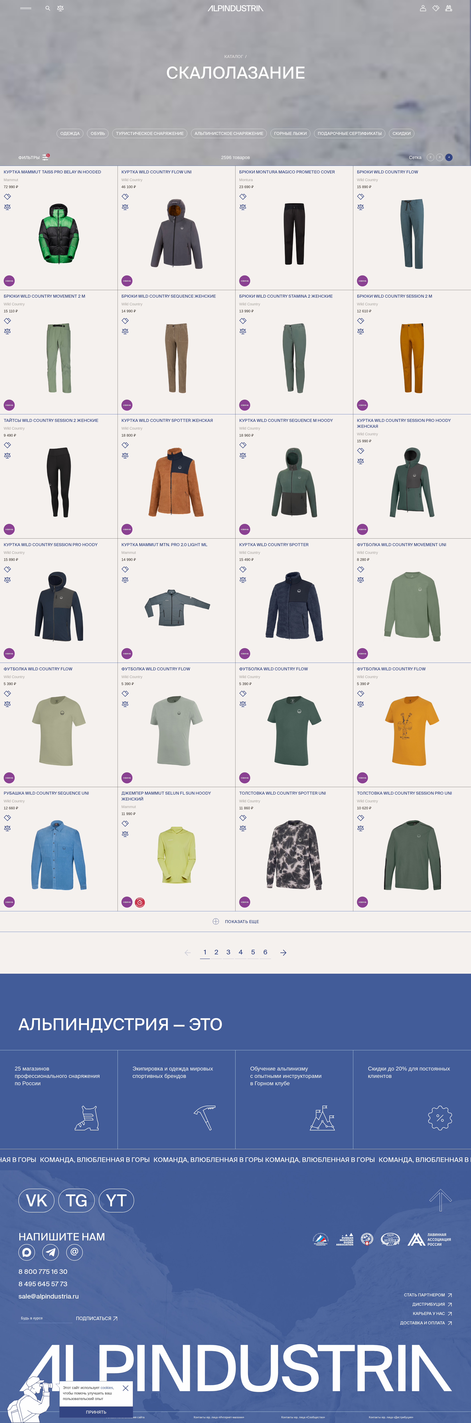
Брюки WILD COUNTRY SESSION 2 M (394, 297)
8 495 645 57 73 (42, 1284)
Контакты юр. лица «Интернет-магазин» (219, 1417)
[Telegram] (50, 1252)
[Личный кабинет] (423, 8)
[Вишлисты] (436, 8)
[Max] (26, 1252)
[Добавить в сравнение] (7, 207)
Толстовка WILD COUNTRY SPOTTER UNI (282, 793)
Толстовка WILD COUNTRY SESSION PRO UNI (404, 793)
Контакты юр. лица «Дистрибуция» (391, 1417)
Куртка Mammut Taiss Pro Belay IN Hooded (52, 172)
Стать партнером (424, 1295)
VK (36, 1201)
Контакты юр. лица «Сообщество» (303, 1417)
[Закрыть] (125, 1388)
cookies (107, 1388)
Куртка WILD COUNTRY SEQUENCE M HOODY (286, 421)
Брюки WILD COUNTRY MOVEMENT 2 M (44, 297)
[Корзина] (449, 8)
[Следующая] (283, 952)
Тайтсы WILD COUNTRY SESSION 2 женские (51, 421)
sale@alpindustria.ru (48, 1297)
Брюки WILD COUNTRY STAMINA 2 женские (286, 297)
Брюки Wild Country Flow (387, 172)
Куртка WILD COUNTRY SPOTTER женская (167, 421)
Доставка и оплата (422, 1323)
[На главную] (236, 8)
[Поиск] (48, 8)
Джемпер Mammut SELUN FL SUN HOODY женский (166, 796)
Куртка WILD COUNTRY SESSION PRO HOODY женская (404, 424)
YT (116, 1201)
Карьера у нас (429, 1314)
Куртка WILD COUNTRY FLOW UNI (156, 172)
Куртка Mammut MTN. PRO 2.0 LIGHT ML (164, 545)
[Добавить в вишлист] (7, 196)
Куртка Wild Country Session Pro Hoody (51, 545)
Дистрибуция (428, 1305)
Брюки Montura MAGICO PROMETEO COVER (287, 172)
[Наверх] (441, 1201)
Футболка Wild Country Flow (38, 669)
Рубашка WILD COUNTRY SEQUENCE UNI (46, 793)
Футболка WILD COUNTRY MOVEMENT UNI (401, 545)
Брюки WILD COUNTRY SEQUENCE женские (168, 297)
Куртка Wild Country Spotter (274, 545)
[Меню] (25, 8)
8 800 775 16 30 (43, 1272)
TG (77, 1201)
